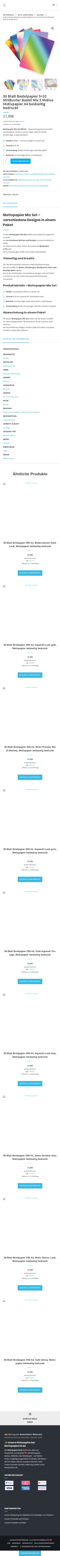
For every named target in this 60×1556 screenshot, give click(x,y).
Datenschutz (27, 1543)
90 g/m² (6, 389)
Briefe (12, 435)
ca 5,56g (6, 427)
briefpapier (23, 180)
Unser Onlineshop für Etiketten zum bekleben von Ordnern (28, 1515)
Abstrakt (40, 15)
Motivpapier (45, 180)
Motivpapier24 (8, 15)
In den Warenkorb (20, 161)
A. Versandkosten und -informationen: (35, 1546)
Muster (6, 358)
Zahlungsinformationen (44, 1543)
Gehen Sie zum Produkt (30, 573)
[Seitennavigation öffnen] (8, 5)
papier (6, 183)
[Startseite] (30, 5)
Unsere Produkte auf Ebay (15, 1522)
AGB (8, 1543)
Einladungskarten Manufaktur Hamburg (29, 185)
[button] (52, 28)
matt (5, 451)
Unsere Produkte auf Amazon (16, 1519)
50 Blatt (6, 443)
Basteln (6, 435)
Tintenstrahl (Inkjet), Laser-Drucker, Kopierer (21, 412)
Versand (21, 121)
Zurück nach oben (30, 1420)
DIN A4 (32, 180)
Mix (37, 180)
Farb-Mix (6, 373)
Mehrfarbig (15, 373)
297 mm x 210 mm (10, 397)
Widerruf (14, 1546)
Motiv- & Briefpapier (25, 15)
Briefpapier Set (9, 366)
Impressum (16, 1543)
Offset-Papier (8, 458)
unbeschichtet (9, 420)
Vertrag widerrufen (30, 1553)
